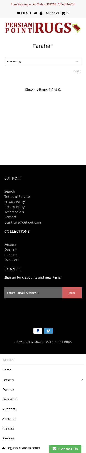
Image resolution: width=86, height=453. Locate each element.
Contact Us (67, 449)
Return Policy (14, 206)
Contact (10, 217)
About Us (9, 418)
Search (9, 191)
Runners (10, 254)
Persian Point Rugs (57, 342)
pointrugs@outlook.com (22, 222)
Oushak (10, 249)
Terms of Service (17, 196)
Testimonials (14, 212)
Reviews (8, 438)
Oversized (12, 260)
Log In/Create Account (23, 448)
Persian (10, 244)
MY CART (57, 13)
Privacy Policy (14, 201)
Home (6, 370)
